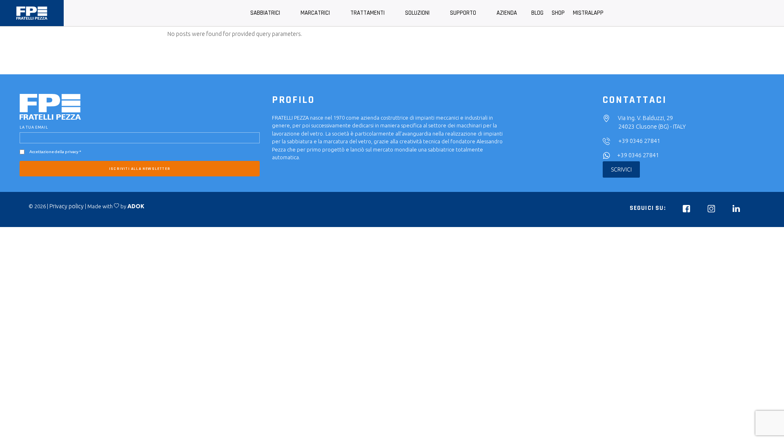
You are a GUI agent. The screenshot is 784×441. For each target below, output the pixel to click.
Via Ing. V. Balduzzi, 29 (645, 118)
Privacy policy (66, 206)
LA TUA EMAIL (34, 127)
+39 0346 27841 (639, 141)
